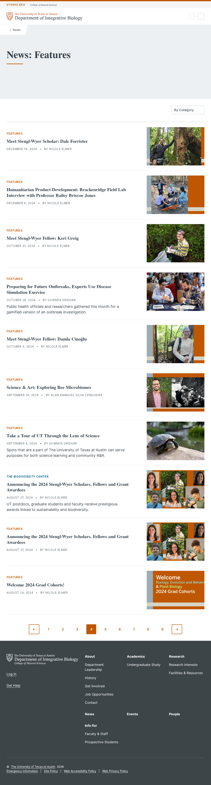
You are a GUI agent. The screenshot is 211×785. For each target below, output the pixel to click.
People (174, 714)
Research (176, 656)
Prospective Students (101, 742)
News (16, 29)
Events (132, 714)
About (90, 656)
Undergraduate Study (144, 665)
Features (15, 133)
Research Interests (183, 665)
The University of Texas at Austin (33, 766)
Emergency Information (22, 771)
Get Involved (95, 686)
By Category (184, 110)
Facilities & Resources (186, 673)
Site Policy (51, 771)
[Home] (7, 29)
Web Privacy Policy (115, 771)
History (90, 678)
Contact (91, 702)
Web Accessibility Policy (80, 771)
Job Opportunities (99, 694)
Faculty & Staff (96, 734)
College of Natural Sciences (43, 4)
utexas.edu (16, 4)
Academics (136, 656)
